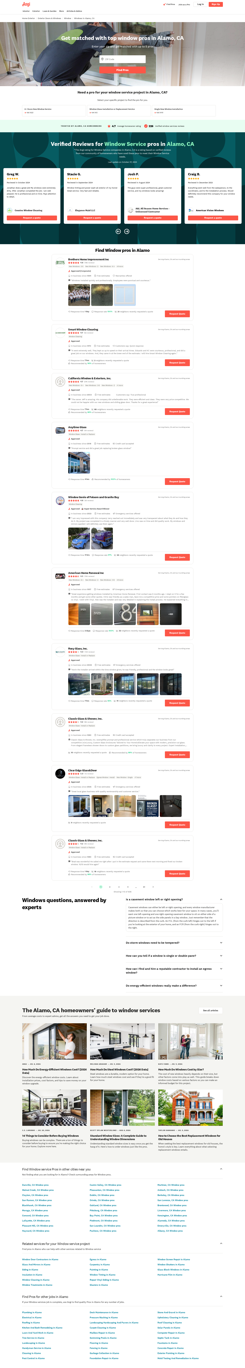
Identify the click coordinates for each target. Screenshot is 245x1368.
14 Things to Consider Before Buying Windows (50, 1135)
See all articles (210, 1010)
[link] (9, 210)
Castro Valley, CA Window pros (105, 1184)
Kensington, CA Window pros (172, 1215)
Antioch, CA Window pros (170, 1190)
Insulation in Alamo (32, 1274)
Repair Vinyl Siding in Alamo (104, 1279)
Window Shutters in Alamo (171, 1264)
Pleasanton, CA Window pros (104, 1190)
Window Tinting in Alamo (102, 1274)
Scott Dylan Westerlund (103, 1130)
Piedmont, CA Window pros (104, 1220)
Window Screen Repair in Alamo (174, 1259)
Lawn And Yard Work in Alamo (37, 1332)
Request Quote (177, 313)
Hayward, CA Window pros (35, 1230)
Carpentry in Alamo (100, 1264)
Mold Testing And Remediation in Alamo (178, 1358)
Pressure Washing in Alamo (104, 1317)
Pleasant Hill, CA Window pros (37, 1225)
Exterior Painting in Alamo (171, 1353)
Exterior (36, 11)
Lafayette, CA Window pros (36, 1220)
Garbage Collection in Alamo (104, 1353)
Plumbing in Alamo (32, 1312)
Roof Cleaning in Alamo (170, 1322)
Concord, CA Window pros (35, 1215)
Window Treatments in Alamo (37, 1284)
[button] (79, 295)
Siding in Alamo (30, 1269)
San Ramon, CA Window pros (37, 1200)
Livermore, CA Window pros (172, 1210)
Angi (24, 1064)
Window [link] (67, 18)
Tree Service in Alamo (33, 1337)
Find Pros (122, 70)
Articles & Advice (74, 11)
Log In (200, 4)
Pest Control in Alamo (33, 1358)
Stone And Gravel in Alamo (171, 1312)
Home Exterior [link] (28, 18)
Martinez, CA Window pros (171, 1184)
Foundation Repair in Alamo (104, 1358)
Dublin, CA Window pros (102, 1195)
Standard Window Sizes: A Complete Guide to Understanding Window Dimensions (118, 1137)
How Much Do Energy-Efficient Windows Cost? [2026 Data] (54, 1071)
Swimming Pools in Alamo (103, 1337)
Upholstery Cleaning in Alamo (173, 1317)
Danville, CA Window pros (35, 1184)
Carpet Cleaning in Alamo (103, 1327)
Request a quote (32, 217)
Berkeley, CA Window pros (171, 1195)
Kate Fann (163, 1064)
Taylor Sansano (166, 1130)
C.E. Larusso (28, 1130)
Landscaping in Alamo (33, 1343)
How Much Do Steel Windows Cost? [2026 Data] (119, 1069)
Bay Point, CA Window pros (104, 1215)
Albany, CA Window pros (170, 1230)
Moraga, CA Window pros (35, 1210)
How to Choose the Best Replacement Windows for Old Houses (189, 1137)
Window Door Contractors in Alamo (40, 1259)
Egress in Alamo (98, 1259)
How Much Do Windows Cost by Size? (181, 1069)
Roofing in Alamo (31, 1322)
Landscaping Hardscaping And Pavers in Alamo (114, 1322)
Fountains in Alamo (168, 1343)
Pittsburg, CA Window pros (103, 1210)
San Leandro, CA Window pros (105, 1225)
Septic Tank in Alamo (168, 1337)
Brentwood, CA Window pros (172, 1205)
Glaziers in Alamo (99, 1284)
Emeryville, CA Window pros (172, 1225)
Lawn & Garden (49, 11)
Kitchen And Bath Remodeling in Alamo (42, 1327)
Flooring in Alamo (99, 1343)
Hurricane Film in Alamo (170, 1274)
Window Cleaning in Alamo (35, 1279)
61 (144, 887)
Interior (26, 11)
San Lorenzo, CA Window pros (173, 1200)
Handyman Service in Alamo (36, 1348)
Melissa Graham (98, 1064)
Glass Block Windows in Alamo (173, 1269)
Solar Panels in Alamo (169, 1327)
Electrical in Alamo (32, 1317)
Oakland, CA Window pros (103, 1205)
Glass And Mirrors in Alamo (36, 1264)
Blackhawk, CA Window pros (36, 1205)
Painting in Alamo (99, 1269)
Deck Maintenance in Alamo (104, 1312)
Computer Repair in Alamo (171, 1332)
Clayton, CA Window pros (35, 1195)
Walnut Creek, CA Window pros (38, 1190)
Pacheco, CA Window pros (103, 1230)
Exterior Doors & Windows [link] (49, 18)
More (61, 11)
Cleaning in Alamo (31, 1353)
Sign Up (216, 4)
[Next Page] (153, 887)
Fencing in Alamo (98, 1348)
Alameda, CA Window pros (171, 1220)
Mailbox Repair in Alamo (102, 1332)
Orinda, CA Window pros (102, 1200)
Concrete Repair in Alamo (171, 1348)
